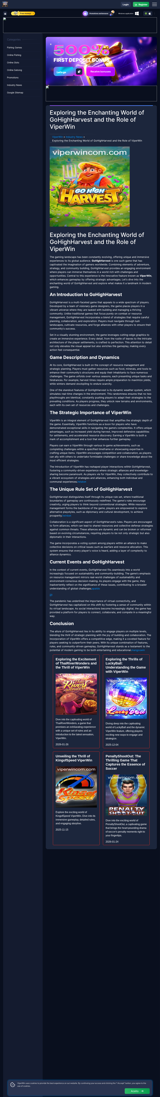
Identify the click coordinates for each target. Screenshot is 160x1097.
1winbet (66, 515)
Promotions (12, 77)
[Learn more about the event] (80, 24)
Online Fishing (14, 55)
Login (126, 4)
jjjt (51, 594)
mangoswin (138, 650)
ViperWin (57, 136)
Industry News (14, 85)
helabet (82, 481)
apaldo (96, 588)
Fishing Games (14, 47)
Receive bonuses (100, 71)
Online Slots (13, 62)
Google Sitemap (15, 92)
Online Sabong (14, 70)
